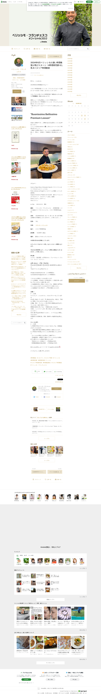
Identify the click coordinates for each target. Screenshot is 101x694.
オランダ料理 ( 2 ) (72, 191)
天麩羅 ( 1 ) (70, 229)
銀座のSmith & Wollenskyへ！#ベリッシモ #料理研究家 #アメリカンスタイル (18, 268)
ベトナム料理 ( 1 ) (72, 156)
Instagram (59, 396)
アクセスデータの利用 (64, 693)
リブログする (59, 371)
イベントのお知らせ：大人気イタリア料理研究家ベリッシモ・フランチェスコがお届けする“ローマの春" (55, 56)
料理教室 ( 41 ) (71, 158)
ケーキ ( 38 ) (71, 252)
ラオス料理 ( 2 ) (71, 184)
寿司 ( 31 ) (70, 245)
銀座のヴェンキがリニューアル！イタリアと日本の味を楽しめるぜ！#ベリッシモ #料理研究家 (18, 279)
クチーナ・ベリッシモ (41, 225)
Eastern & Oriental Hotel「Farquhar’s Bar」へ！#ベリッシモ (18, 303)
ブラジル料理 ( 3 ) (72, 196)
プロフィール (15, 79)
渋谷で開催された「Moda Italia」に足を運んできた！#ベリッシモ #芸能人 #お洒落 (18, 273)
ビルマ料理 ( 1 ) (71, 182)
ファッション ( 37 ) (72, 137)
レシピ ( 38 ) (71, 193)
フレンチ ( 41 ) (71, 243)
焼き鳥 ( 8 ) (70, 149)
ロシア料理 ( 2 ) (71, 222)
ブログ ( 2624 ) (71, 135)
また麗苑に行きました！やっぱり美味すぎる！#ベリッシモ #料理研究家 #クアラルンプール (18, 292)
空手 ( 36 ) (70, 172)
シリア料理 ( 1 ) (71, 233)
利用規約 (56, 693)
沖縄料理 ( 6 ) (71, 203)
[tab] (17, 555)
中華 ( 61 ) (70, 146)
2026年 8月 (78, 103)
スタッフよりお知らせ (38, 75)
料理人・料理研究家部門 (18, 77)
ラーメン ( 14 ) (71, 139)
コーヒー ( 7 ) (71, 179)
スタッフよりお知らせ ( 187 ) (74, 264)
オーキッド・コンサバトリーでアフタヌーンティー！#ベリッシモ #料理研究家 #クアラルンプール (18, 286)
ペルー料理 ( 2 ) (71, 205)
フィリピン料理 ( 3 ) (72, 168)
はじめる (26, 679)
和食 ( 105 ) (70, 238)
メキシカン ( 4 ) (71, 175)
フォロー (56, 388)
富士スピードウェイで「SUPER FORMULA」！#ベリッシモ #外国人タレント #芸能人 (18, 263)
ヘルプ (85, 693)
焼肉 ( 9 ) (70, 257)
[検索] (88, 49)
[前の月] (73, 103)
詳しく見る (50, 679)
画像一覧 (38, 48)
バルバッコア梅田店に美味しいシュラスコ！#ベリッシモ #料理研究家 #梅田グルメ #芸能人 (18, 258)
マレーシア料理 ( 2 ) (72, 217)
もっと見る (46, 438)
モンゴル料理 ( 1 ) (72, 226)
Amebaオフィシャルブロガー (19, 74)
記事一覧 (28, 48)
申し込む (75, 679)
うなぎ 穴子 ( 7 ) (71, 247)
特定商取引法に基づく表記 (76, 693)
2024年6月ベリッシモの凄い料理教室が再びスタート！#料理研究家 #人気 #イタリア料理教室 (47, 65)
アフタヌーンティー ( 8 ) (73, 200)
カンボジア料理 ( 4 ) (72, 163)
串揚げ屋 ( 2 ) (71, 153)
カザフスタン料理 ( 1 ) (73, 231)
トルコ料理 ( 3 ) (71, 198)
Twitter (37, 396)
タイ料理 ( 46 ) (71, 240)
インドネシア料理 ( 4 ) (73, 165)
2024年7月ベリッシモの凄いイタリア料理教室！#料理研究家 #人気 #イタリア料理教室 (39, 56)
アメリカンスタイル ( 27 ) (74, 261)
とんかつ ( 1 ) (71, 210)
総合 (17, 555)
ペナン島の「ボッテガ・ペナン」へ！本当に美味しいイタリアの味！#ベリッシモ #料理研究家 (18, 308)
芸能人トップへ (50, 599)
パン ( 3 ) (70, 207)
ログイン (97, 1)
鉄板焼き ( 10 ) (71, 254)
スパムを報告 (41, 693)
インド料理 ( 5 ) (71, 186)
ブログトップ (17, 48)
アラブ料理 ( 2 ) (71, 151)
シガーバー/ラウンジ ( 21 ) (74, 189)
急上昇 (25, 555)
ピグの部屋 (22, 79)
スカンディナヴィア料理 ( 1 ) (74, 177)
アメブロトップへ (50, 662)
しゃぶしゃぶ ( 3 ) (72, 259)
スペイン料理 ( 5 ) (72, 160)
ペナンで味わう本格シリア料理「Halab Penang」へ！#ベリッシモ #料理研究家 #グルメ (18, 297)
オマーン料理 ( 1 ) (72, 170)
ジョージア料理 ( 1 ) (72, 224)
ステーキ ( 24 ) (71, 250)
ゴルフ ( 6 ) (70, 214)
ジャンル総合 (30, 555)
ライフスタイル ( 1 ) (72, 212)
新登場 (21, 555)
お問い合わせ (49, 693)
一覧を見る (78, 95)
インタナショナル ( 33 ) (73, 144)
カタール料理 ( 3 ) (72, 219)
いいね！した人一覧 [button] (59, 375)
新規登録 (89, 1)
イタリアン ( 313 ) (72, 236)
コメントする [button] (48, 371)
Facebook (48, 396)
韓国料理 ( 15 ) (71, 142)
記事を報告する (60, 381)
